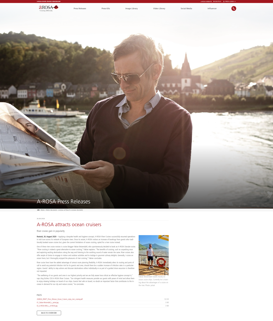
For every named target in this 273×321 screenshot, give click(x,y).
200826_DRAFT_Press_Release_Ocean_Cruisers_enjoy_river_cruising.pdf (60, 299)
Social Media (186, 8)
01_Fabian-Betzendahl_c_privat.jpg (47, 302)
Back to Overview (49, 313)
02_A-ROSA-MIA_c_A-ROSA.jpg (47, 306)
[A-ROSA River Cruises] (49, 8)
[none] (233, 8)
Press (43, 210)
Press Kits (106, 8)
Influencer (212, 8)
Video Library (159, 8)
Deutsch (218, 1)
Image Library (131, 8)
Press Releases (80, 8)
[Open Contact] (233, 8)
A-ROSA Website (206, 1)
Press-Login (229, 1)
